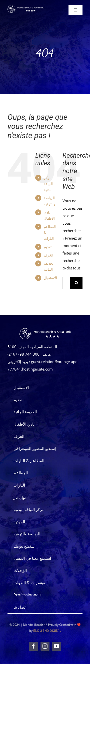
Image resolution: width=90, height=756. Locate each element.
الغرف (48, 255)
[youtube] (56, 646)
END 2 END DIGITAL (47, 631)
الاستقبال (50, 277)
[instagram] (45, 646)
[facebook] (33, 646)
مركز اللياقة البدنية (48, 183)
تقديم (48, 246)
